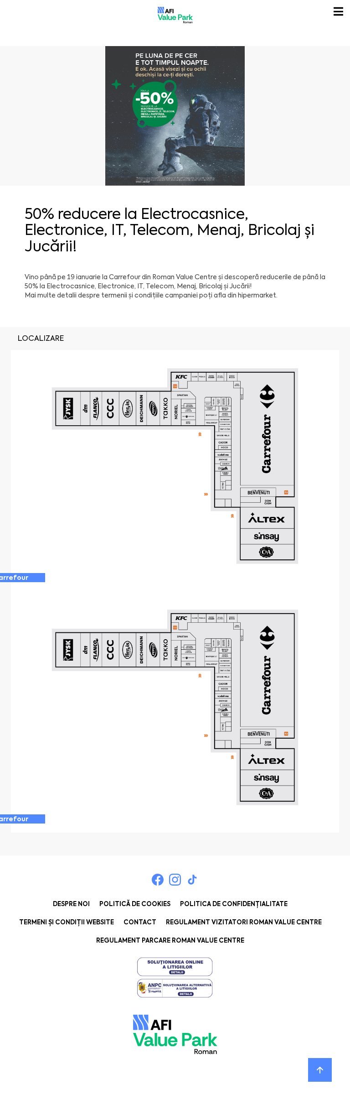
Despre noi (71, 904)
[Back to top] (320, 1070)
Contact (140, 922)
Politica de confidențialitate (234, 904)
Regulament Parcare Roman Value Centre (170, 940)
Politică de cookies (134, 904)
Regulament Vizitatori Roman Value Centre (244, 922)
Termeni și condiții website (66, 922)
